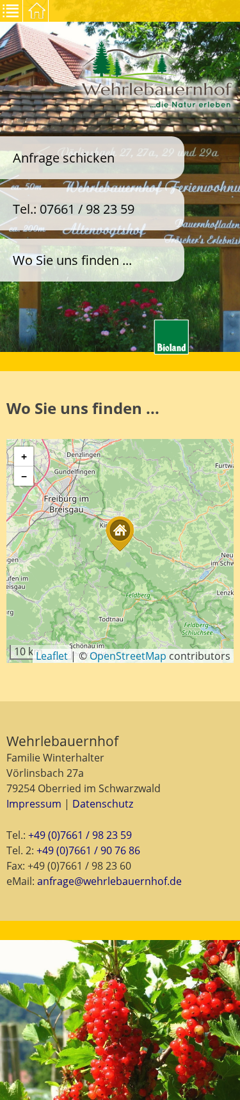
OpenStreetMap (128, 656)
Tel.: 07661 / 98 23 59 (73, 209)
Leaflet (52, 656)
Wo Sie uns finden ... (72, 260)
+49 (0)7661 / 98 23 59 (80, 835)
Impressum (33, 804)
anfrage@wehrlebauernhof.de (109, 881)
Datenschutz (102, 804)
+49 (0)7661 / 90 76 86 (88, 850)
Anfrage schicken (64, 157)
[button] (120, 534)
